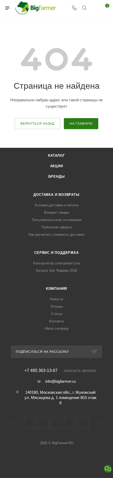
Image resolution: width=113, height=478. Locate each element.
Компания (56, 289)
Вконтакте (29, 423)
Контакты (56, 321)
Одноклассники (56, 423)
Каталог (56, 155)
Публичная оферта (56, 227)
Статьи (56, 314)
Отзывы (56, 306)
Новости (56, 299)
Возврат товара (56, 212)
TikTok (83, 423)
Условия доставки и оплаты (56, 205)
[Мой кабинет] (94, 8)
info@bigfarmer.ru (60, 381)
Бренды (56, 176)
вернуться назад (37, 123)
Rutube (70, 423)
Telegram (43, 423)
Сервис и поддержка (56, 253)
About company (57, 328)
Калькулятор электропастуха (56, 263)
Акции (56, 166)
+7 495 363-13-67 (41, 371)
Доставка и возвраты (56, 195)
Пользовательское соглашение (56, 220)
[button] (108, 469)
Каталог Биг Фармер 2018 (56, 270)
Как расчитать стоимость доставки (56, 235)
